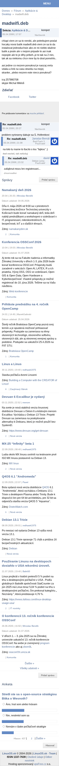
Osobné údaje (35, 757)
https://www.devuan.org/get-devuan (28, 430)
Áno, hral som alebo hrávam (21, 704)
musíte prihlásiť (37, 113)
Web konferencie (18, 291)
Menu (47, 3)
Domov (6, 10)
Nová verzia (16, 436)
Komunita (15, 234)
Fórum (17, 10)
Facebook (13, 97)
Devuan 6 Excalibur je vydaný (23, 396)
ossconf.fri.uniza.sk (19, 652)
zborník (27, 646)
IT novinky (15, 608)
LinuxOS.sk (13, 3)
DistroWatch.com (18, 506)
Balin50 (26, 571)
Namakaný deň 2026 (16, 190)
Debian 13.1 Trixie (15, 519)
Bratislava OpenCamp (21, 351)
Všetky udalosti (28, 668)
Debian (13, 548)
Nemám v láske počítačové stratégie (25, 726)
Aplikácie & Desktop (24, 30)
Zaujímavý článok (19, 389)
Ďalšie (28, 663)
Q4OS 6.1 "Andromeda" (19, 476)
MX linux (14, 463)
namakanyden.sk (18, 229)
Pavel (25, 482)
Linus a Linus (12, 364)
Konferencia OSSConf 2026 (21, 242)
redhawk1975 (29, 370)
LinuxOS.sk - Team (44, 753)
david (46, 158)
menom (26, 402)
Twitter (32, 97)
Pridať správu (48, 179)
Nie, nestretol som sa (17, 715)
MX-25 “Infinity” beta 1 (18, 443)
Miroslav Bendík (25, 195)
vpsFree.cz (40, 764)
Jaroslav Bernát (41, 138)
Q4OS (45, 487)
